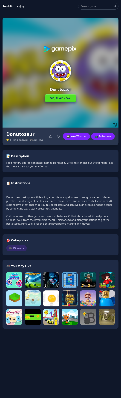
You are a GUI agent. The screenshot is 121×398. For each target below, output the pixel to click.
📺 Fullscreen (103, 136)
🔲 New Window (76, 136)
